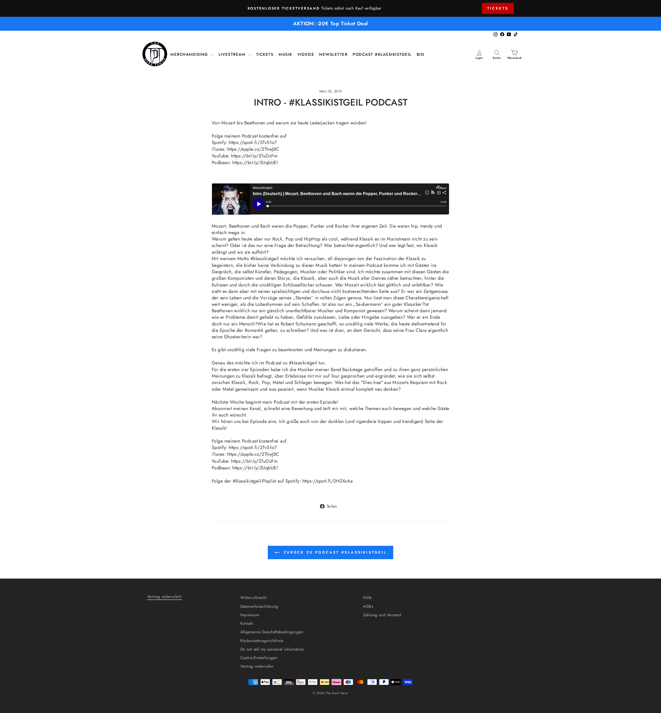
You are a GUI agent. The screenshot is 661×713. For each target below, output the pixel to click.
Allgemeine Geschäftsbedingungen (271, 632)
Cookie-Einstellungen (259, 658)
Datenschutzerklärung (259, 606)
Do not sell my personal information (272, 649)
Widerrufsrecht (253, 597)
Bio (420, 54)
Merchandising (190, 54)
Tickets (497, 8)
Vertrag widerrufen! (164, 596)
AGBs (368, 606)
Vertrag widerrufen (257, 666)
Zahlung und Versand (382, 615)
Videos (305, 54)
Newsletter (333, 54)
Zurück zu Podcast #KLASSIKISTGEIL (334, 552)
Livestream (233, 54)
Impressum (249, 615)
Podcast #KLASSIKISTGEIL (382, 54)
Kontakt (246, 623)
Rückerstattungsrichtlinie (262, 641)
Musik (285, 54)
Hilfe (367, 597)
